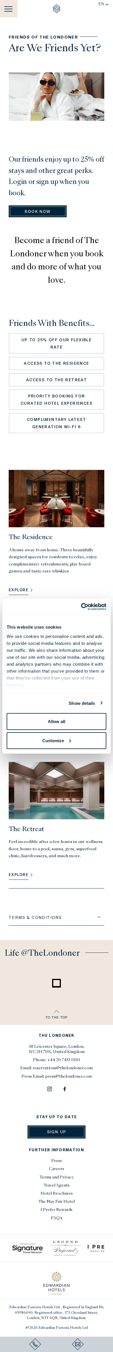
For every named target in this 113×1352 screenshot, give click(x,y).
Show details (82, 702)
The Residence (31, 537)
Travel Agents (56, 1185)
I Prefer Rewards (56, 1210)
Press (56, 1161)
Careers (56, 1169)
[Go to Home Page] (56, 8)
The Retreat (26, 829)
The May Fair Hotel (56, 1202)
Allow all (56, 721)
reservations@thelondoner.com (63, 1068)
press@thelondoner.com (68, 1077)
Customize (53, 740)
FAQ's (56, 1218)
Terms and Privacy (56, 1177)
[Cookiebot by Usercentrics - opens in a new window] (81, 606)
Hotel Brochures (57, 1194)
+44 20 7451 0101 (63, 1060)
